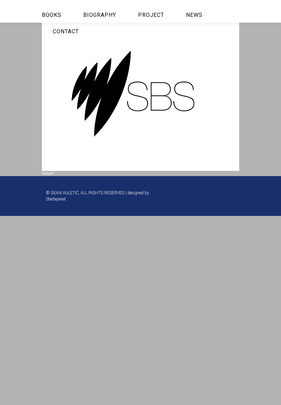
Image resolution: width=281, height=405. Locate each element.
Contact (66, 31)
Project (151, 15)
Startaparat (56, 199)
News (194, 15)
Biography (99, 15)
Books (51, 15)
